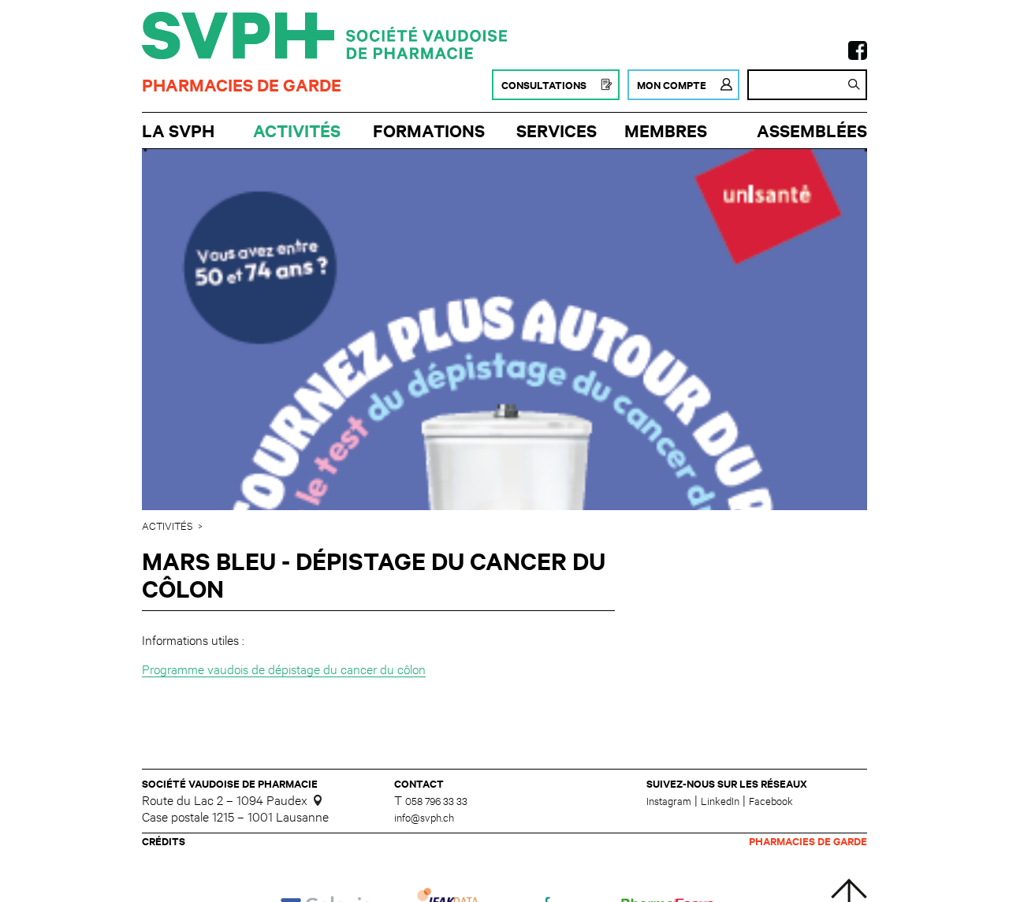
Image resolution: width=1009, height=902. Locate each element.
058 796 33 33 (436, 801)
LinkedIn (720, 800)
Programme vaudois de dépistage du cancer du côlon (284, 668)
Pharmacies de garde (241, 84)
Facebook (771, 800)
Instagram (668, 800)
